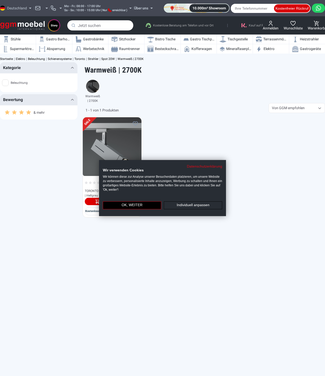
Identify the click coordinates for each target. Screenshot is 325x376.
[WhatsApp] (318, 8)
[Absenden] (73, 25)
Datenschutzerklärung (204, 166)
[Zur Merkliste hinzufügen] (135, 123)
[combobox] (100, 25)
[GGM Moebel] (22, 25)
